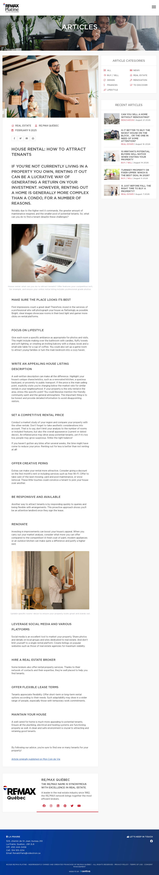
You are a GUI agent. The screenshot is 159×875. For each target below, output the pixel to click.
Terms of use (136, 864)
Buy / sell (113, 75)
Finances (112, 85)
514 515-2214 (17, 850)
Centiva (85, 871)
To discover (140, 85)
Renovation (140, 80)
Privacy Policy (121, 864)
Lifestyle (112, 90)
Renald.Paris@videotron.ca (26, 853)
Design (111, 80)
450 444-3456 (18, 847)
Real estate (23, 126)
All (109, 70)
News (136, 70)
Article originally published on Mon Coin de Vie (35, 759)
